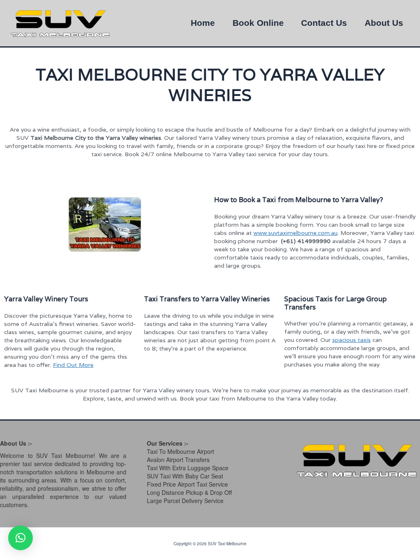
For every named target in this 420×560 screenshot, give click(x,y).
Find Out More (73, 365)
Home (203, 23)
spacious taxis (351, 340)
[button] (20, 538)
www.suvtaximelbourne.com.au (295, 233)
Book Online (258, 23)
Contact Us (324, 23)
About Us (384, 23)
